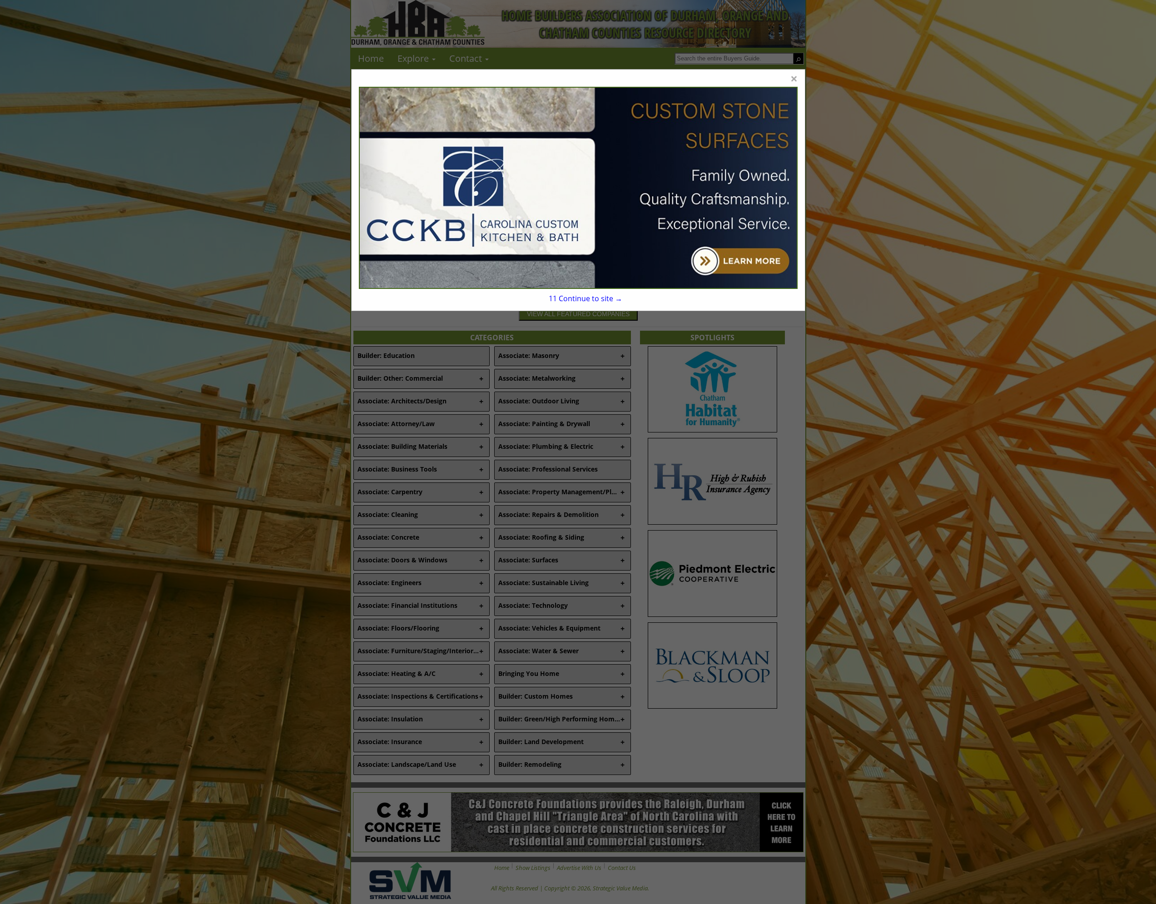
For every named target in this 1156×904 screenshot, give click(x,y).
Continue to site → (585, 298)
